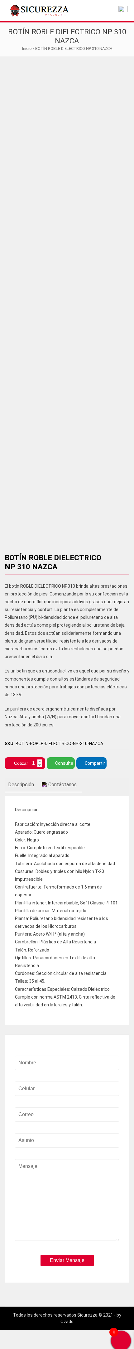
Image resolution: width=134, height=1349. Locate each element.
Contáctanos (62, 785)
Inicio (27, 48)
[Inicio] (123, 11)
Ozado (67, 1321)
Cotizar (21, 763)
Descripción (21, 785)
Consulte (64, 763)
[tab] (21, 785)
